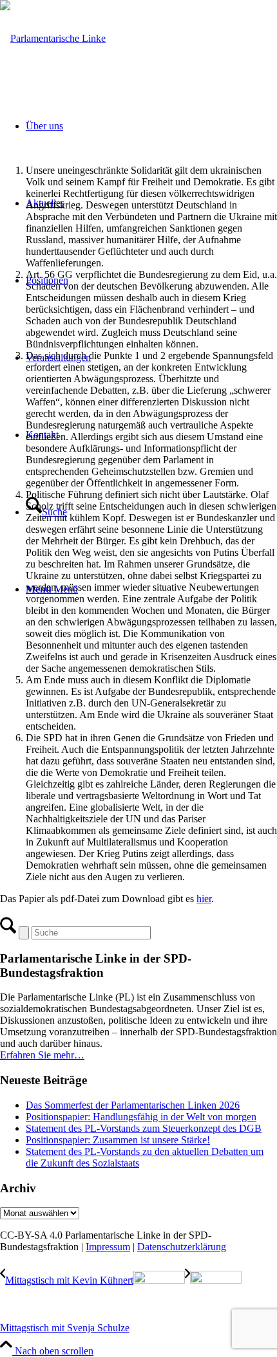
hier (203, 898)
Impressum (108, 1246)
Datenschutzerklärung (181, 1246)
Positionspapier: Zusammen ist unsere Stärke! (118, 1139)
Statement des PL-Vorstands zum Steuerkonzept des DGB (144, 1128)
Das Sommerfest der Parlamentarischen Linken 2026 (133, 1105)
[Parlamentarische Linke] (53, 38)
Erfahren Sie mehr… (42, 1054)
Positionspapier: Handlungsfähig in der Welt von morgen (141, 1116)
